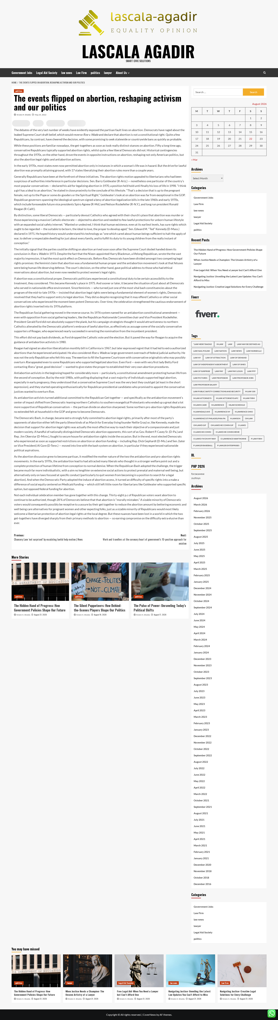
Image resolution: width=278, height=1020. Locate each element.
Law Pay (219, 371)
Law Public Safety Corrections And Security (217, 391)
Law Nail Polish (201, 351)
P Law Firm (256, 438)
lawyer (108, 73)
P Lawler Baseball (203, 445)
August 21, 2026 (40, 614)
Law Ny (197, 357)
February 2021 (202, 851)
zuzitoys (195, 477)
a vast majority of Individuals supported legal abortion (142, 377)
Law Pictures (200, 378)
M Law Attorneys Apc (227, 398)
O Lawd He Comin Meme (228, 432)
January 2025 (201, 581)
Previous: (48, 537)
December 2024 (202, 588)
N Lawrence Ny (222, 411)
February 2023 (202, 723)
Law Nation (220, 351)
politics (95, 73)
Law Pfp (251, 371)
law (230, 344)
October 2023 (201, 671)
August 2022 (201, 761)
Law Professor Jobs (242, 378)
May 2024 (199, 626)
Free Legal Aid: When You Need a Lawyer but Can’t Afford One (228, 270)
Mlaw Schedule (237, 405)
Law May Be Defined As (248, 344)
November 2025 (203, 517)
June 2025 (199, 549)
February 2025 (202, 575)
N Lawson (235, 418)
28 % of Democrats (68, 499)
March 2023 (200, 716)
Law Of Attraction (215, 357)
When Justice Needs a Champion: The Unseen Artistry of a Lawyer (225, 261)
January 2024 (201, 652)
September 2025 (203, 530)
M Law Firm (249, 398)
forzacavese (197, 473)
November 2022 (203, 742)
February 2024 (202, 646)
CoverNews (149, 1014)
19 (218, 138)
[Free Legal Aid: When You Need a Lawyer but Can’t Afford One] (139, 970)
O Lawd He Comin (202, 432)
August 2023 (201, 684)
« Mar (194, 159)
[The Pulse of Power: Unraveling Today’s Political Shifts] (160, 582)
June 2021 (199, 826)
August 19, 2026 (100, 614)
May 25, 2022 (40, 115)
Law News (236, 351)
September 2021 (203, 806)
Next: (144, 539)
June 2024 (199, 620)
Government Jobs (22, 73)
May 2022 (199, 781)
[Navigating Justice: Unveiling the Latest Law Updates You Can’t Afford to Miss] (190, 970)
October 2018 (201, 877)
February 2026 (202, 511)
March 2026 (200, 504)
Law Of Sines (239, 364)
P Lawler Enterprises (228, 445)
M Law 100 (250, 391)
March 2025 (200, 568)
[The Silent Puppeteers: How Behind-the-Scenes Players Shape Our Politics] (100, 582)
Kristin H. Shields (24, 115)
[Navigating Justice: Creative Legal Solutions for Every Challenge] (242, 970)
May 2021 (199, 832)
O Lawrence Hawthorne (233, 438)
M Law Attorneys (202, 398)
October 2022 (201, 748)
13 (229, 131)
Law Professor (220, 378)
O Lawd (242, 425)
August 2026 (201, 498)
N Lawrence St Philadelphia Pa (209, 418)
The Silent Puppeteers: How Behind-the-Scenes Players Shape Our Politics (99, 607)
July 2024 (199, 613)
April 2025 (199, 562)
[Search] (265, 72)
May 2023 (199, 703)
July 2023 (199, 691)
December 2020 (202, 864)
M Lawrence (217, 405)
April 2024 (199, 633)
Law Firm (81, 73)
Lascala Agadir (138, 51)
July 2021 (199, 819)
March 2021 (200, 845)
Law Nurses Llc (254, 351)
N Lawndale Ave (201, 411)
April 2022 (199, 787)
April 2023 (199, 710)
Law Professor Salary (205, 384)
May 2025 (199, 556)
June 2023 (199, 697)
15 (250, 131)
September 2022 (203, 755)
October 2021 (201, 800)
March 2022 (200, 793)
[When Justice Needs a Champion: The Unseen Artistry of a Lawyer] (87, 970)
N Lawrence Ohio (244, 411)
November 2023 (203, 665)
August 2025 (201, 536)
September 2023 (203, 678)
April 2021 (199, 839)
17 (196, 138)
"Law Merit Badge (202, 344)
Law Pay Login (235, 371)
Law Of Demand (238, 357)
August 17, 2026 (160, 614)
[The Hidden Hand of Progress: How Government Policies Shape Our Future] (40, 582)
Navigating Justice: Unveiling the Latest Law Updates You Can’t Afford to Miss (228, 278)
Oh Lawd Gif (199, 425)
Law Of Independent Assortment (210, 364)
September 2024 (203, 607)
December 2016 (202, 884)
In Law (220, 344)
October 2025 (201, 523)
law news (66, 73)
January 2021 (201, 858)
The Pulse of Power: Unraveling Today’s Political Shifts (160, 607)
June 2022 (199, 774)
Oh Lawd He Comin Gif (222, 425)
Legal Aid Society (46, 73)
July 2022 (199, 768)
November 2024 (203, 594)
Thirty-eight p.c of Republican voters (131, 495)
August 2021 (201, 813)
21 (240, 138)
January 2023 (201, 729)
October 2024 (201, 601)
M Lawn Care (200, 405)
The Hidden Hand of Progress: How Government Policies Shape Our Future (39, 607)
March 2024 (200, 639)
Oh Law (249, 418)
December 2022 (202, 736)
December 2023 (202, 658)
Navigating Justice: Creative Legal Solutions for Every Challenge (228, 286)
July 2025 (199, 543)
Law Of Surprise (201, 371)
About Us (121, 73)
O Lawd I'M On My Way (204, 438)
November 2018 (203, 871)
